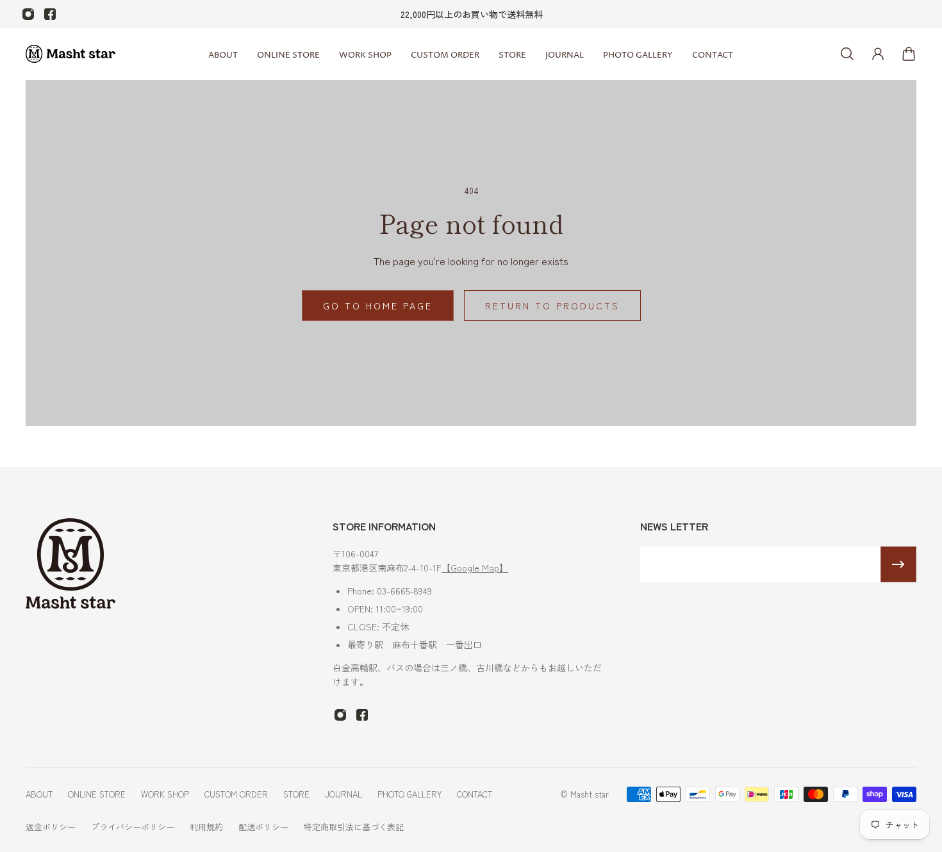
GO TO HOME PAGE (378, 305)
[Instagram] (28, 14)
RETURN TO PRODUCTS (552, 305)
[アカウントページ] (878, 54)
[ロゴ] (70, 54)
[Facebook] (50, 14)
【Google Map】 (475, 567)
